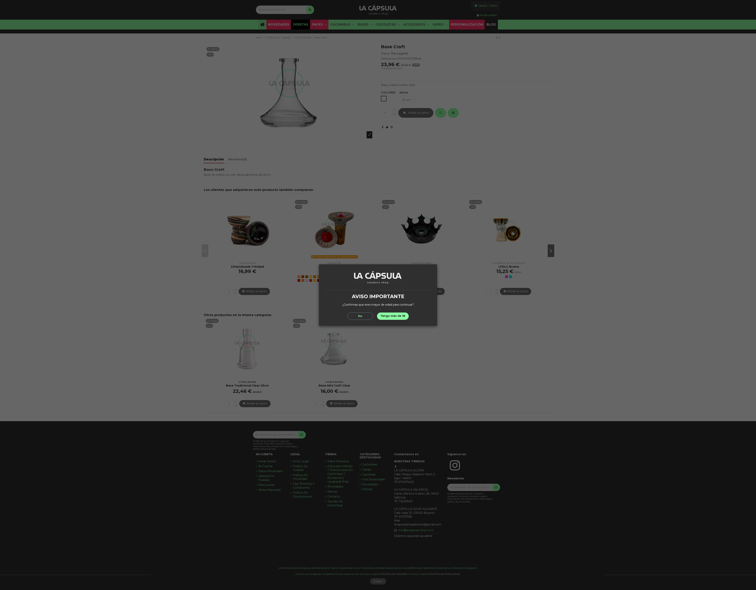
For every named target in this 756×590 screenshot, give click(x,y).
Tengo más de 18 (392, 316)
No (360, 316)
